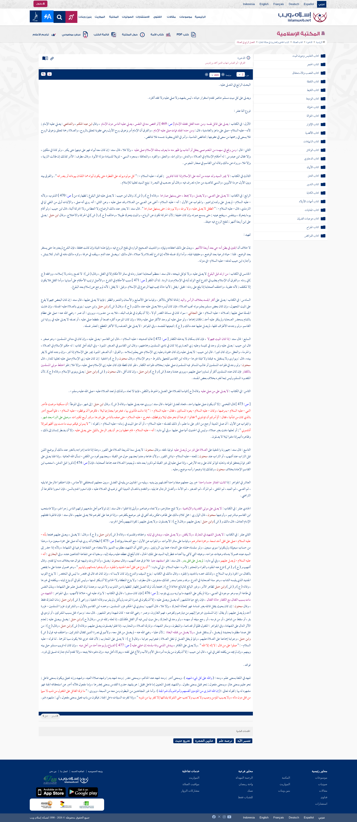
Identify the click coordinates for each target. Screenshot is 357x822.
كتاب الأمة (157, 34)
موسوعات (185, 16)
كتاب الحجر (313, 64)
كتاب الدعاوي (311, 159)
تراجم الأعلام (41, 34)
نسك (250, 790)
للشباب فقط (245, 797)
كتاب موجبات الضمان (308, 219)
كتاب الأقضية (312, 133)
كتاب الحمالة (313, 107)
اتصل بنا (63, 771)
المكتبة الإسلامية (299, 34)
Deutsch (294, 4)
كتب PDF (183, 34)
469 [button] (216, 75)
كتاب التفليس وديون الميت (305, 56)
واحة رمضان (246, 784)
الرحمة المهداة (244, 777)
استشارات (321, 803)
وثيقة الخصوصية (95, 771)
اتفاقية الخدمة (77, 771)
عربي (322, 4)
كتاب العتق (313, 176)
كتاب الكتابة (313, 193)
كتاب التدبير (313, 184)
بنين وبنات (85, 16)
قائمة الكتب (101, 34)
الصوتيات (127, 16)
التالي (46, 716)
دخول (39, 3)
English (264, 4)
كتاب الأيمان (313, 167)
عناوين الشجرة (204, 740)
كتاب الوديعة (312, 99)
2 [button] (242, 74)
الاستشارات (142, 16)
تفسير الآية (243, 740)
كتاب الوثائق (312, 150)
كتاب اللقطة (313, 82)
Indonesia (249, 4)
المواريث (100, 16)
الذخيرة (309, 42)
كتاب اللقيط (313, 90)
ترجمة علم (225, 740)
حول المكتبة (130, 34)
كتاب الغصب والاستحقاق (305, 73)
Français (278, 4)
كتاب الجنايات (312, 210)
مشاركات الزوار (190, 790)
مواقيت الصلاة (191, 784)
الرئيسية (200, 16)
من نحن (52, 771)
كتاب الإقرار (312, 124)
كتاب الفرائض (311, 236)
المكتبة (113, 16)
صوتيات (322, 784)
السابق (54, 716)
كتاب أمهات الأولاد (309, 201)
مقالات (171, 16)
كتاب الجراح (313, 227)
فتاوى (324, 797)
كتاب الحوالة (313, 116)
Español (309, 4)
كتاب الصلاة (298, 42)
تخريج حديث (182, 740)
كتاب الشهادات (311, 141)
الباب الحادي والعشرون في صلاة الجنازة (274, 42)
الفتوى (157, 16)
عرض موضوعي (71, 34)
